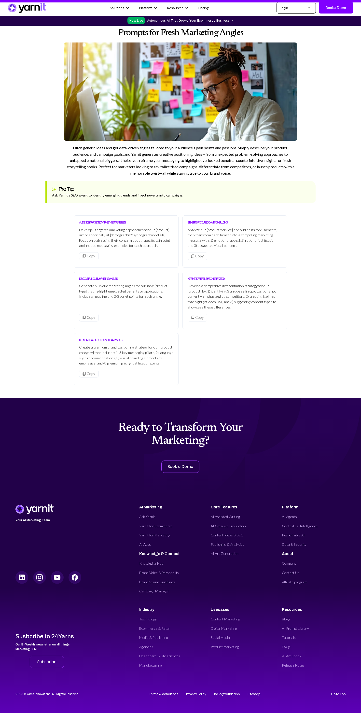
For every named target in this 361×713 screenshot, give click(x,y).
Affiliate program (294, 582)
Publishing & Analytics (227, 544)
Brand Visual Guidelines (157, 582)
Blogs (286, 619)
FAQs (286, 647)
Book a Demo (336, 7)
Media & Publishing (153, 637)
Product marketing (225, 647)
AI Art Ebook (291, 656)
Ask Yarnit (147, 517)
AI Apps (145, 544)
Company (289, 563)
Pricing (203, 8)
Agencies (146, 647)
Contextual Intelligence (300, 526)
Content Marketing (225, 619)
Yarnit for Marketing (154, 535)
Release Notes (293, 665)
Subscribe (46, 662)
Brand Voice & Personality (159, 573)
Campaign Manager (154, 591)
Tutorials (289, 637)
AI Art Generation (224, 553)
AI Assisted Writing (225, 517)
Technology (148, 619)
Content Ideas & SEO (227, 535)
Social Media (220, 637)
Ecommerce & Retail (154, 628)
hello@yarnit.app (227, 694)
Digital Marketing (224, 628)
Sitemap (254, 694)
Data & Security (294, 544)
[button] (119, 7)
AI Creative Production (228, 526)
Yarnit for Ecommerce (156, 526)
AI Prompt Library (295, 628)
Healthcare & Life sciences (159, 656)
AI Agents (289, 517)
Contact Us (290, 573)
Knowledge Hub (151, 563)
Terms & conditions (163, 694)
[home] (27, 8)
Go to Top (338, 694)
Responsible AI (293, 535)
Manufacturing (150, 665)
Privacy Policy (196, 694)
